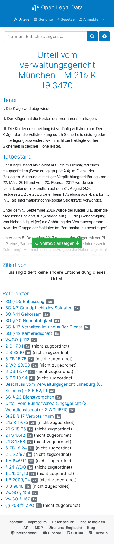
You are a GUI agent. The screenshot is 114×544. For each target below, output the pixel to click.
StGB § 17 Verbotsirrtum (29, 416)
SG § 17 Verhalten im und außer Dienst (43, 326)
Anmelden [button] (92, 19)
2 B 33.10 (14, 352)
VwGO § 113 (17, 339)
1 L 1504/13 (16, 473)
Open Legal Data (61, 7)
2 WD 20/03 (17, 365)
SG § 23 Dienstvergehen (29, 397)
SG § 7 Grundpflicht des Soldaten (38, 307)
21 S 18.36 (15, 428)
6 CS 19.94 (16, 377)
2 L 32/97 (15, 454)
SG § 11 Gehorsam (23, 314)
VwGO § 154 (17, 492)
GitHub (76, 533)
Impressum (37, 522)
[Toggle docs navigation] (104, 36)
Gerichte (45, 19)
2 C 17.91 (14, 346)
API (26, 527)
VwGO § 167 (17, 499)
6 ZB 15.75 (16, 358)
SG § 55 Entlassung (25, 301)
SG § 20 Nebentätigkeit (28, 320)
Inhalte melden (92, 522)
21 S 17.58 (15, 441)
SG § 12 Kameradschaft (28, 333)
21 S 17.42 (15, 435)
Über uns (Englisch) (65, 527)
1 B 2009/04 (17, 479)
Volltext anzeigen (57, 243)
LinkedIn (100, 533)
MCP (39, 527)
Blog (91, 527)
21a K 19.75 (16, 422)
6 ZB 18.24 (16, 448)
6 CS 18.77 (16, 371)
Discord (54, 533)
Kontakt (16, 522)
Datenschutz (63, 522)
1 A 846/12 (16, 460)
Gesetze (66, 19)
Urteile (23, 19)
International (26, 533)
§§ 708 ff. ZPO (19, 505)
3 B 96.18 (14, 486)
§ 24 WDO (15, 467)
